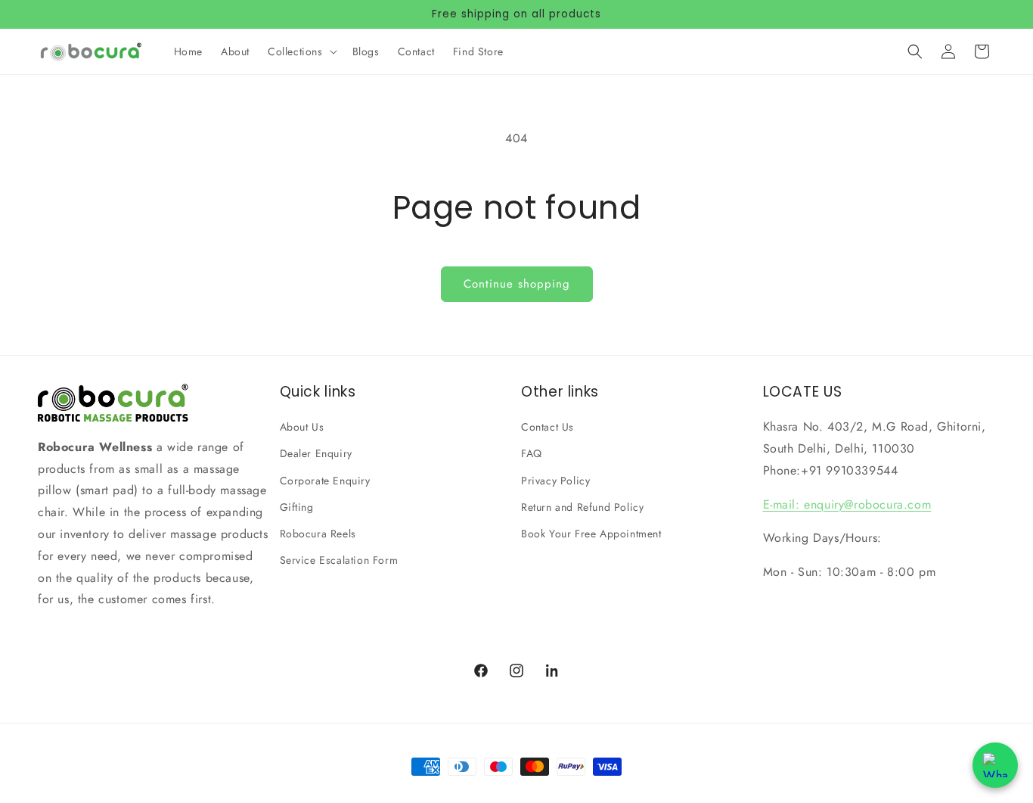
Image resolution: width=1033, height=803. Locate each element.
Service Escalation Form (339, 560)
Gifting (297, 507)
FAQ (531, 453)
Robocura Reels (318, 533)
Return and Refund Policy (582, 507)
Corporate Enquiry (325, 480)
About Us (302, 426)
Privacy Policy (555, 480)
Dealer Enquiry (316, 453)
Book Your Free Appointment (591, 533)
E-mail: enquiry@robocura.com (847, 504)
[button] (301, 51)
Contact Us (547, 426)
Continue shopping (517, 283)
